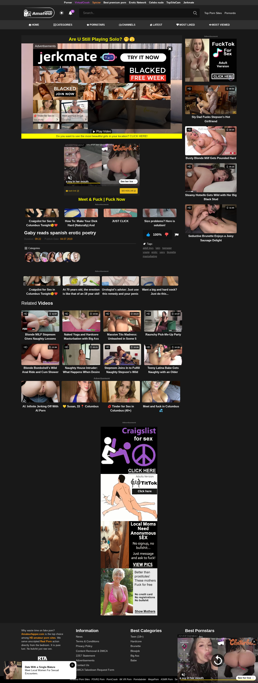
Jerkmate (188, 2)
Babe (134, 660)
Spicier (96, 2)
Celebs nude (156, 2)
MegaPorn (153, 679)
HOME (35, 24)
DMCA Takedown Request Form (95, 669)
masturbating (150, 256)
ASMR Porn (167, 679)
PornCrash (112, 679)
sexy (162, 252)
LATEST (157, 24)
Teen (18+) (137, 636)
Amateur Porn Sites (80, 679)
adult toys (148, 248)
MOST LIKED (187, 24)
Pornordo (230, 13)
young (146, 252)
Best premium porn (115, 2)
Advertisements (85, 660)
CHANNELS (128, 24)
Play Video (103, 131)
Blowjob (135, 650)
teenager (167, 248)
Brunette (136, 646)
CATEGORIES (64, 24)
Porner (68, 2)
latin (158, 248)
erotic (154, 252)
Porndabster (140, 679)
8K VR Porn (126, 679)
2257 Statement (85, 655)
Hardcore (136, 641)
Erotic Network (137, 2)
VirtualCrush (82, 2)
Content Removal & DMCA (92, 650)
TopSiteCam (173, 2)
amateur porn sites (45, 637)
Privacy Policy (84, 646)
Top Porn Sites (213, 13)
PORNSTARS (97, 24)
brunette (171, 252)
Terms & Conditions (87, 641)
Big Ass (135, 655)
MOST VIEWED (221, 24)
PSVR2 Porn (98, 679)
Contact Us (82, 665)
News (79, 636)
